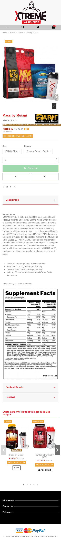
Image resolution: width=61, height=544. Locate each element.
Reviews (10, 397)
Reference (7, 120)
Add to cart (32, 168)
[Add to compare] (44, 176)
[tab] (30, 200)
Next (57, 450)
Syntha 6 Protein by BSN (45, 456)
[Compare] (17, 451)
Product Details (14, 387)
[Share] (3, 187)
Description (12, 200)
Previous (3, 450)
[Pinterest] (14, 187)
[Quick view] (20, 451)
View (16, 468)
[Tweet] (7, 187)
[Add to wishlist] (16, 176)
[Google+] (11, 187)
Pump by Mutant (16, 455)
